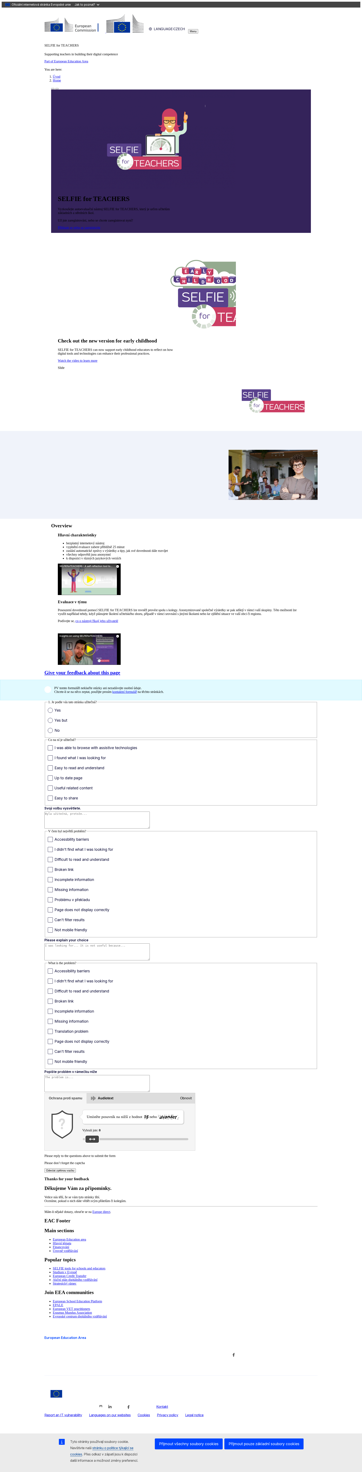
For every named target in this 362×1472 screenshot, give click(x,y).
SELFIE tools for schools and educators (79, 1268)
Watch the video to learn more (77, 360)
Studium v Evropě (65, 1272)
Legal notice (194, 1415)
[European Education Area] (94, 31)
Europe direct (101, 1212)
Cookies (144, 1415)
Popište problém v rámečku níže (70, 1072)
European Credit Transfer (69, 1276)
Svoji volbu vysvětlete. (62, 808)
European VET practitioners (71, 1309)
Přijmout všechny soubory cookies (188, 1444)
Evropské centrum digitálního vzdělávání (80, 1316)
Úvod (56, 76)
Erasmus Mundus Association (72, 1312)
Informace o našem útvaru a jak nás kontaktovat (174, 1346)
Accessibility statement (61, 1364)
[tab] (66, 1098)
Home (57, 80)
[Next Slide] (57, 88)
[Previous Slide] (52, 88)
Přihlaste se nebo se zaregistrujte (79, 227)
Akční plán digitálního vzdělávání (75, 1279)
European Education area (69, 1239)
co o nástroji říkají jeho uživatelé (96, 621)
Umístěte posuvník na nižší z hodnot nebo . (133, 1117)
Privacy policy (167, 1415)
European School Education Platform (77, 1301)
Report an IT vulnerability (63, 1415)
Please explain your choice (66, 940)
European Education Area (65, 1338)
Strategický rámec (64, 1283)
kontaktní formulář (124, 692)
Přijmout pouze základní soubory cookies (264, 1444)
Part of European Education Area (66, 61)
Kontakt (162, 1407)
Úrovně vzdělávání (65, 1251)
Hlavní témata (62, 1243)
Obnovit (186, 1098)
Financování (61, 1247)
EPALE (58, 1305)
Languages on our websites (110, 1415)
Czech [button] (169, 29)
